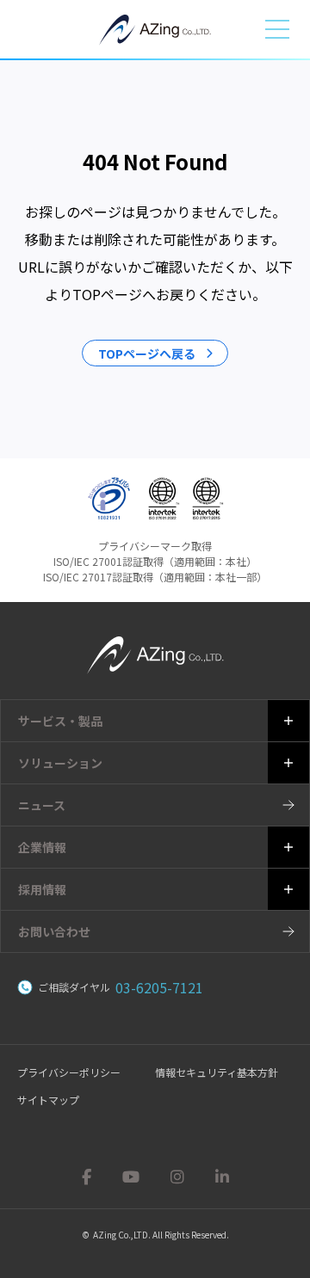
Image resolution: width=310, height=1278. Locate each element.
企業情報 (42, 847)
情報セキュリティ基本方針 (216, 1072)
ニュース (41, 805)
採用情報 (42, 889)
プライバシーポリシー (69, 1072)
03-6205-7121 (159, 987)
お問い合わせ (54, 931)
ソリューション (60, 762)
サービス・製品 (60, 720)
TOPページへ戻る (146, 353)
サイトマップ (48, 1099)
